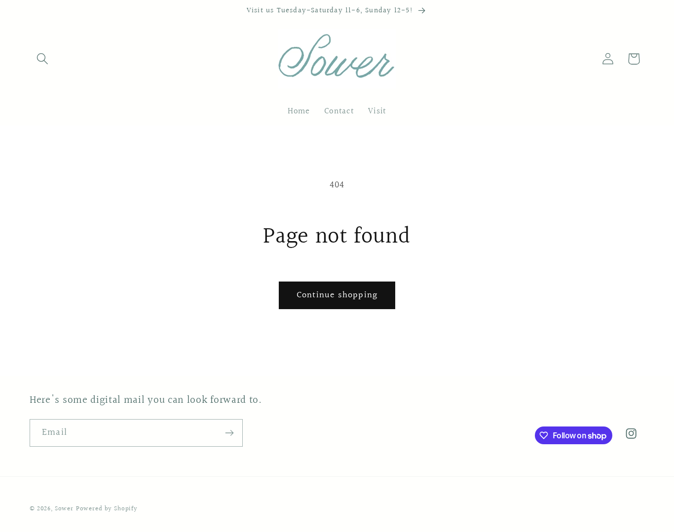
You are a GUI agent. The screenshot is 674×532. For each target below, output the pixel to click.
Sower (64, 509)
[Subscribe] (229, 433)
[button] (43, 59)
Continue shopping (337, 295)
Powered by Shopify (107, 509)
